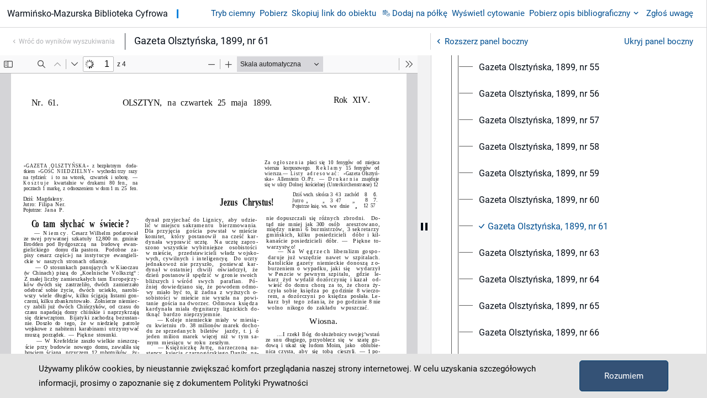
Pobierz (273, 13)
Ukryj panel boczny (658, 41)
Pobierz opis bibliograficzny (579, 13)
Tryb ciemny (233, 13)
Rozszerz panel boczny (486, 41)
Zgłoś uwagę (669, 13)
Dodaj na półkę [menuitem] (419, 13)
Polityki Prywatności (270, 383)
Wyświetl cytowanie (488, 13)
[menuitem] (539, 67)
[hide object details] (424, 226)
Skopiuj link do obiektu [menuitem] (334, 13)
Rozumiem (623, 376)
